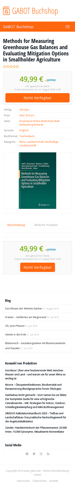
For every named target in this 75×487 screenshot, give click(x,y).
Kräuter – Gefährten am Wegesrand (25, 317)
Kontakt (53, 481)
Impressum (23, 481)
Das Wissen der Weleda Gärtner (23, 308)
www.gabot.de (32, 470)
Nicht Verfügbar (38, 97)
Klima (22, 142)
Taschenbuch (27, 136)
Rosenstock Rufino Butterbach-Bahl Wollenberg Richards (39, 122)
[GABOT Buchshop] (37, 10)
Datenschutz (40, 481)
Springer (24, 109)
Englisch (24, 130)
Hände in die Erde (15, 334)
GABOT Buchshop (18, 26)
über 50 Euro (26, 115)
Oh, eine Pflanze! (15, 326)
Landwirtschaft (35, 142)
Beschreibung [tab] (16, 225)
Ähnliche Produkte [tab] (46, 225)
